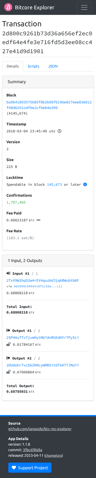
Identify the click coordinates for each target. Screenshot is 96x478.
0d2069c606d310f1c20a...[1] (38, 286)
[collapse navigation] (84, 7)
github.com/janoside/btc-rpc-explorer (39, 429)
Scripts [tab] (33, 66)
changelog (53, 455)
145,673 (54, 184)
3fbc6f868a (32, 450)
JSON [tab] (53, 66)
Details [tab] (13, 66)
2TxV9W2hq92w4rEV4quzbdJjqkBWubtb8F (42, 280)
